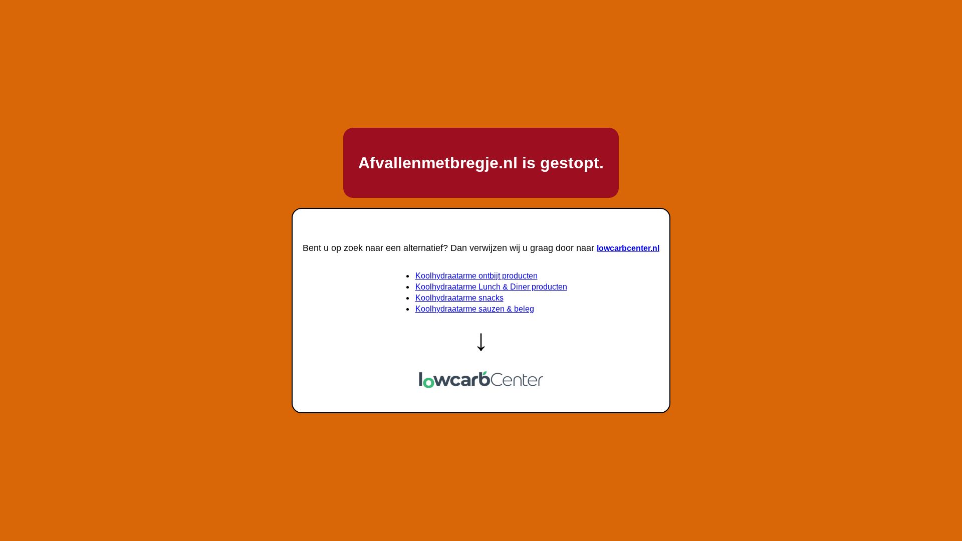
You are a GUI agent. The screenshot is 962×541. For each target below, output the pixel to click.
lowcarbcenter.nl (628, 248)
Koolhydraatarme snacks (459, 298)
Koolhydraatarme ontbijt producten (476, 276)
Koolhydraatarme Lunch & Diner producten (491, 287)
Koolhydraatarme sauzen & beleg (474, 309)
